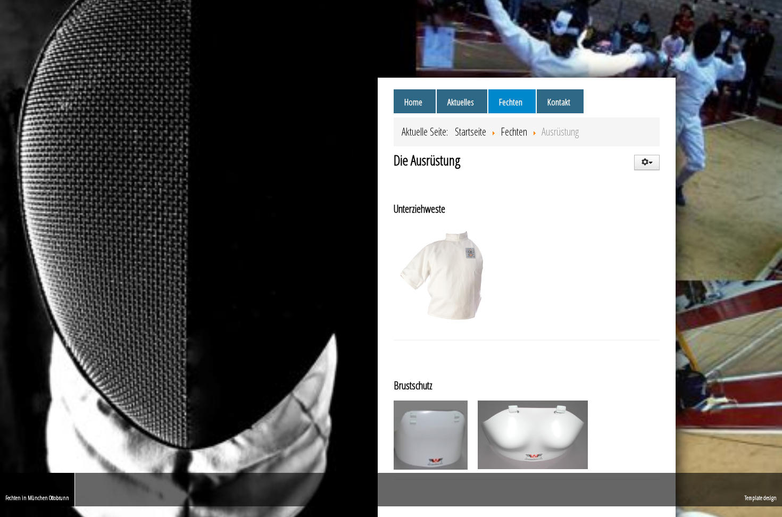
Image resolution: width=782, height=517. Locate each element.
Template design (761, 498)
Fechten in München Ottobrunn (37, 498)
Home (413, 102)
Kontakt (558, 102)
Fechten (510, 102)
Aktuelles (460, 102)
